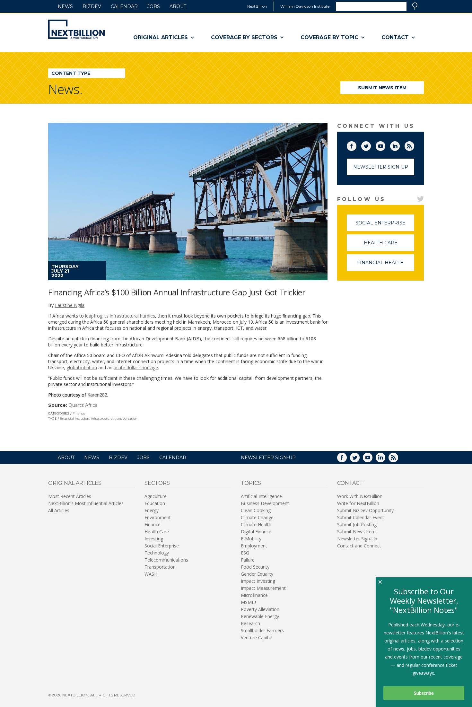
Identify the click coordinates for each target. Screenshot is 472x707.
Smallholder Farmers (262, 630)
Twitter (370, 145)
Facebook (346, 459)
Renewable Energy (260, 616)
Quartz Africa (83, 405)
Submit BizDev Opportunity (365, 510)
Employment (254, 546)
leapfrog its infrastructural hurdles (120, 316)
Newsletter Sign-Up (380, 167)
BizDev (92, 6)
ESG (245, 553)
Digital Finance (256, 531)
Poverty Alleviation (260, 609)
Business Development (265, 503)
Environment (157, 517)
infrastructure (102, 418)
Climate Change (257, 517)
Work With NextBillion (359, 496)
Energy (151, 510)
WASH (150, 574)
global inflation (81, 367)
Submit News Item (382, 88)
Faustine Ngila (69, 305)
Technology (156, 553)
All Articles (58, 510)
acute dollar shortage (136, 367)
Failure (248, 560)
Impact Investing (258, 581)
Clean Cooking (256, 510)
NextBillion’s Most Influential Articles (86, 503)
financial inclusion (74, 418)
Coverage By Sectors (244, 37)
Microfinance (254, 595)
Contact (395, 37)
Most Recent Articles (69, 496)
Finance (79, 413)
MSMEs (249, 602)
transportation (125, 418)
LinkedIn (399, 145)
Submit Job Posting (357, 524)
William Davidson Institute (304, 6)
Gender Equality (257, 574)
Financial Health (385, 265)
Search (414, 6)
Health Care (389, 245)
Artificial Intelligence (261, 496)
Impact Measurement (263, 588)
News (65, 6)
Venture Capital (256, 637)
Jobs (153, 6)
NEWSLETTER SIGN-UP (268, 457)
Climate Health (256, 524)
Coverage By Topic (329, 37)
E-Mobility (251, 539)
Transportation (160, 567)
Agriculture (155, 496)
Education (154, 503)
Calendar (124, 6)
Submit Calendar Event (360, 517)
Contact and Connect (359, 546)
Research (250, 623)
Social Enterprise (384, 225)
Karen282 (97, 395)
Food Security (255, 567)
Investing (153, 539)
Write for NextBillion (358, 503)
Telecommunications (166, 560)
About (178, 6)
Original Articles (160, 37)
